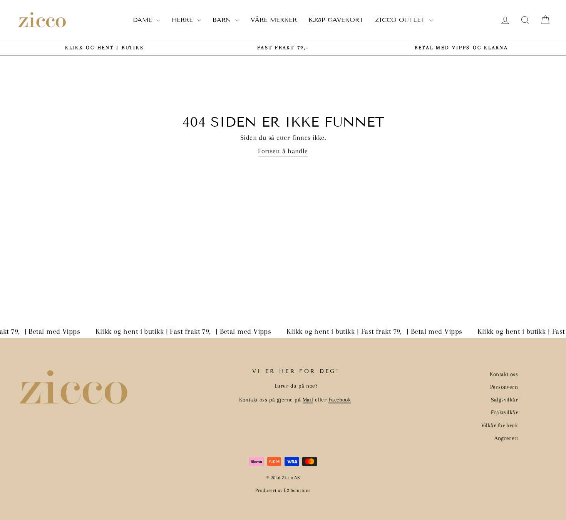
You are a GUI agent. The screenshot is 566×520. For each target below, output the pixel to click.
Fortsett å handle (283, 151)
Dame (143, 19)
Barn (223, 19)
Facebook (339, 399)
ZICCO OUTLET (401, 19)
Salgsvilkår (504, 399)
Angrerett (506, 438)
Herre (183, 19)
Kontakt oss (504, 374)
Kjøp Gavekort (335, 19)
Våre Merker (274, 19)
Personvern (504, 387)
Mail (308, 399)
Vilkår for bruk (499, 425)
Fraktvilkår (504, 412)
